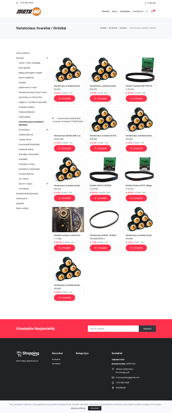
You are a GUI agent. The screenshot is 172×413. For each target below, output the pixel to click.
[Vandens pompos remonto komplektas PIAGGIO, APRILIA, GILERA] (68, 219)
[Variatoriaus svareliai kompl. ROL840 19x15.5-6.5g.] (140, 220)
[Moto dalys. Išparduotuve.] (28, 11)
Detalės (123, 28)
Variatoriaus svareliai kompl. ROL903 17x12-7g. (147, 135)
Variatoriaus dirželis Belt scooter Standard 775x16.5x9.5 (80, 135)
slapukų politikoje (78, 408)
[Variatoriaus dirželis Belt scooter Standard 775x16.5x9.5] (68, 120)
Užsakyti (147, 328)
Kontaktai (138, 11)
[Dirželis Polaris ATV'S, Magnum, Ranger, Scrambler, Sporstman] (140, 169)
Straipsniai (125, 11)
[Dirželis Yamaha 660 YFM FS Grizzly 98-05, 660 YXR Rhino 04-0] (140, 70)
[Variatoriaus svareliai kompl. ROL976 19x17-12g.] (104, 70)
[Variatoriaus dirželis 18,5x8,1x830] (104, 219)
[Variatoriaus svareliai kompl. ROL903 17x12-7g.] (140, 120)
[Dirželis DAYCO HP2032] (104, 170)
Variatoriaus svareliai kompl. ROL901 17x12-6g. (76, 86)
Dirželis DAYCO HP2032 (100, 185)
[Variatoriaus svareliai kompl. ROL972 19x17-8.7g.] (68, 170)
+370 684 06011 (26, 3)
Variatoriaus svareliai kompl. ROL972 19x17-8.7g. (76, 185)
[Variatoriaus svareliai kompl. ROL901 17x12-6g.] (68, 70)
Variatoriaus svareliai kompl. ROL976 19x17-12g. (112, 86)
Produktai (113, 28)
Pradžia (105, 11)
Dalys (114, 11)
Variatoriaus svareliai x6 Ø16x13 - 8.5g (107, 135)
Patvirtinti (95, 408)
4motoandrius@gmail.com (128, 377)
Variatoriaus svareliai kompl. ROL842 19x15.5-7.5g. (77, 285)
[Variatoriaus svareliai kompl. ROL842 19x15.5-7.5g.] (68, 269)
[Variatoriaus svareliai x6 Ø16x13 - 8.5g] (104, 120)
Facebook (120, 387)
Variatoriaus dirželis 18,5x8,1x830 (105, 235)
